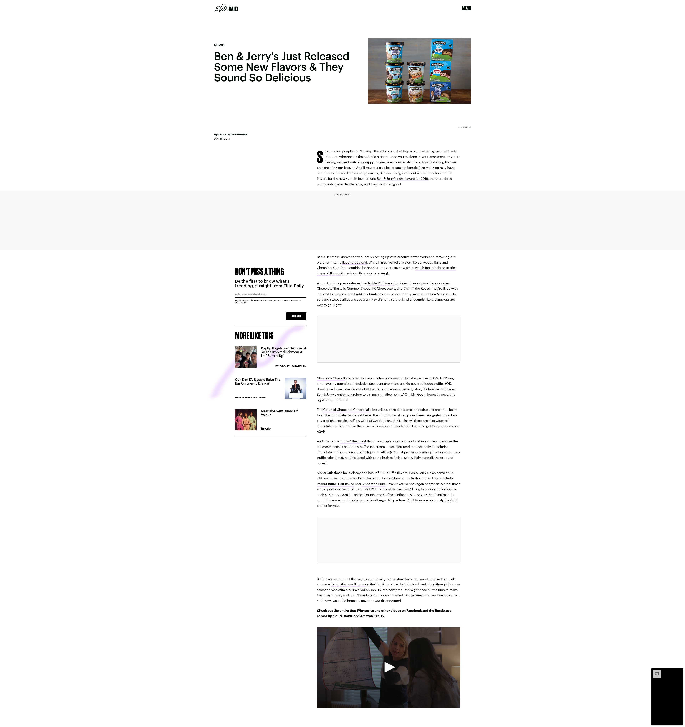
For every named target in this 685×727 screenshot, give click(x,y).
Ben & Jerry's (465, 127)
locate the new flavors (348, 584)
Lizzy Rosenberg (232, 134)
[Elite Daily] (226, 8)
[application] (388, 667)
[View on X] (388, 339)
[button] (388, 667)
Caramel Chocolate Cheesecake (346, 410)
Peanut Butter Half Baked (335, 484)
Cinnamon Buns (374, 484)
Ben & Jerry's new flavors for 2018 (402, 178)
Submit (296, 316)
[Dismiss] (679, 671)
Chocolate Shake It (331, 378)
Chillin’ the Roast (353, 441)
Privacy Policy (241, 302)
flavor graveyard (354, 262)
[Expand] (655, 671)
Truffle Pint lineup (380, 283)
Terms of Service (290, 300)
